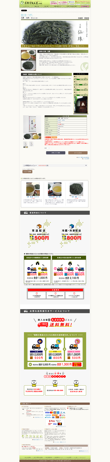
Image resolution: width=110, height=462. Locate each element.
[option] (32, 127)
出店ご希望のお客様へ (38, 457)
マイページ (78, 4)
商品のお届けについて (38, 439)
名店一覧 (46, 6)
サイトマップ (82, 457)
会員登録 (85, 6)
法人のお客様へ (28, 457)
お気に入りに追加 (56, 152)
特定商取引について (59, 457)
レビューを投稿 (27, 171)
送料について (40, 450)
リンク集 (75, 457)
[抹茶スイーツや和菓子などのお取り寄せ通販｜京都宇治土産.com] (31, 2)
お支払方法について (61, 426)
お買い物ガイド (57, 6)
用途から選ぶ (24, 14)
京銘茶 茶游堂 (83, 18)
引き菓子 (30, 14)
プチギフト (30, 15)
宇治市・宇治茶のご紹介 (72, 6)
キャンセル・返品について (60, 442)
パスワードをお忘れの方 (86, 4)
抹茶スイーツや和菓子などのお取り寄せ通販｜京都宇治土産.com (58, 460)
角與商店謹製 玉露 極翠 (55, 196)
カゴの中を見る (71, 4)
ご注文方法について (38, 417)
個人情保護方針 (49, 457)
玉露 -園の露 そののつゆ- (33, 196)
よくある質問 (86, 158)
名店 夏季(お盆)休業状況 (83, 157)
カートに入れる (78, 152)
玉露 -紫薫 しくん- (76, 196)
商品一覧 (36, 6)
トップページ (25, 6)
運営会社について (84, 451)
